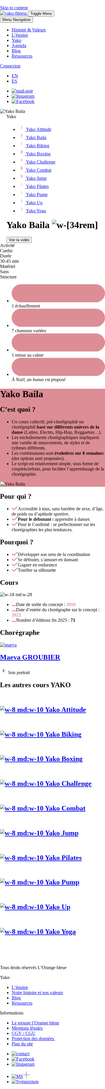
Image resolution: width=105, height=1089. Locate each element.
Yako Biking (62, 734)
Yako (16, 40)
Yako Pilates (62, 857)
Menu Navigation (16, 19)
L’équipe (20, 35)
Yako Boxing (63, 759)
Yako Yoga (59, 931)
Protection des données (33, 1038)
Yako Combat (64, 808)
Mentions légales (27, 1028)
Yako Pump (61, 882)
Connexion (10, 65)
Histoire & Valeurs (29, 29)
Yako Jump (60, 833)
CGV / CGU (24, 1033)
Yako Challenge (67, 783)
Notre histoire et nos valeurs (37, 992)
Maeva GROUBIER (30, 657)
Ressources (22, 56)
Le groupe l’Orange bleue (35, 1022)
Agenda (19, 45)
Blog (16, 50)
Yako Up (56, 907)
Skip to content (14, 7)
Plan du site (22, 1043)
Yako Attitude (64, 709)
